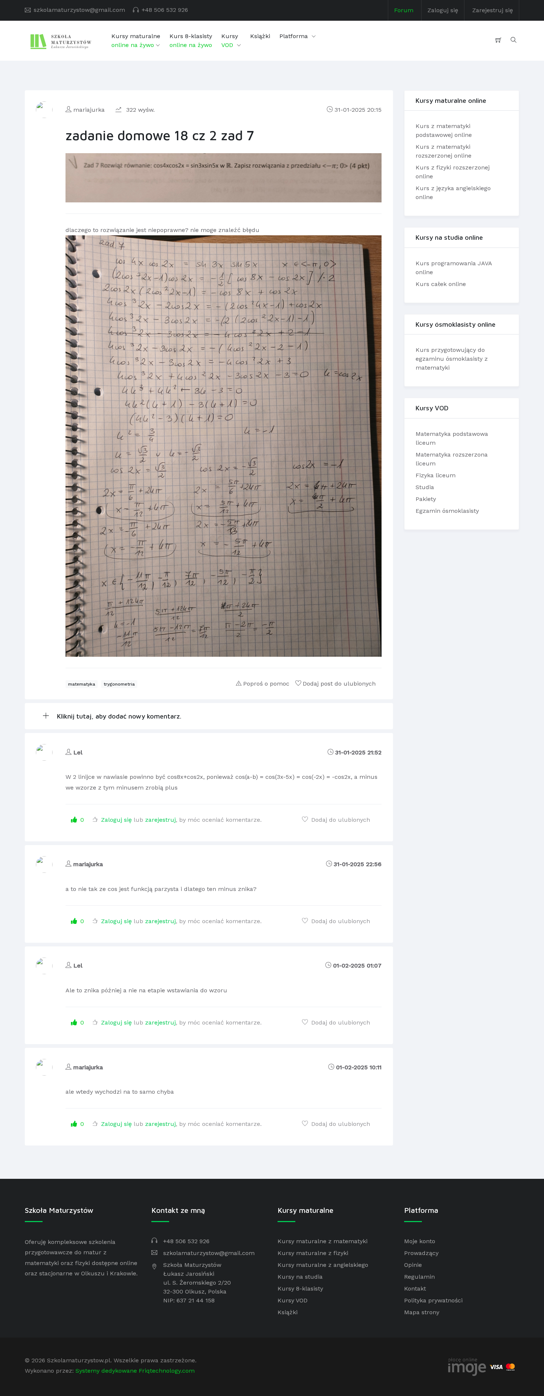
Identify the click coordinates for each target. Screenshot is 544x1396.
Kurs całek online (441, 283)
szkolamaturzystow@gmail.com (79, 9)
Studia (425, 487)
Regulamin (419, 1276)
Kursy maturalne (135, 40)
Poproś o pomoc (266, 683)
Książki (260, 36)
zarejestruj (160, 819)
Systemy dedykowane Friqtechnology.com (135, 1370)
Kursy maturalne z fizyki (313, 1253)
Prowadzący (421, 1253)
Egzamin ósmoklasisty (447, 510)
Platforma (294, 36)
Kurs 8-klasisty (190, 40)
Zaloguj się (442, 10)
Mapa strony (421, 1312)
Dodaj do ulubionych (339, 819)
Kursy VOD (293, 1300)
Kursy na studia (300, 1276)
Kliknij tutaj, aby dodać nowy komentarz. (118, 716)
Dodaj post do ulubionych (339, 683)
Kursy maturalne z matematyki (322, 1241)
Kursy (229, 40)
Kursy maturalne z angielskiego (323, 1264)
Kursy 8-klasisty (300, 1288)
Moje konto (419, 1241)
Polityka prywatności (433, 1300)
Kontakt (415, 1288)
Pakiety (426, 498)
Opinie (413, 1264)
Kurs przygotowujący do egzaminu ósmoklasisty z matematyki (452, 358)
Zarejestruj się (492, 10)
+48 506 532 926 (165, 9)
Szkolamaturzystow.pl (78, 1360)
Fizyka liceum (436, 475)
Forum (403, 10)
